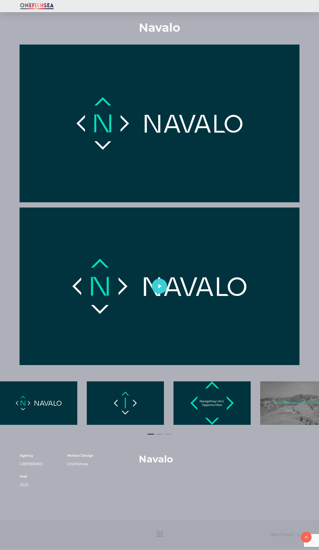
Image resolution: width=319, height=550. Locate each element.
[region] (159, 403)
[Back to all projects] (159, 533)
